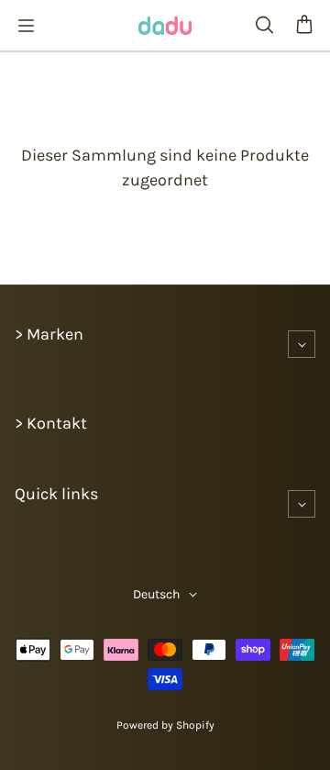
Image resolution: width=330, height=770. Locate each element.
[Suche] (264, 26)
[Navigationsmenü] (26, 26)
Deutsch (156, 594)
